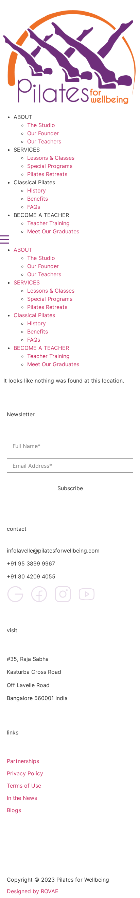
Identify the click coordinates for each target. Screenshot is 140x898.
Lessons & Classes (50, 157)
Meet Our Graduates (53, 231)
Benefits (37, 198)
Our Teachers (44, 141)
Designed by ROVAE (32, 891)
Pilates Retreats (47, 174)
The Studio (41, 125)
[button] (70, 240)
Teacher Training (48, 223)
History (36, 190)
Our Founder (43, 133)
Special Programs (49, 165)
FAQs (33, 206)
